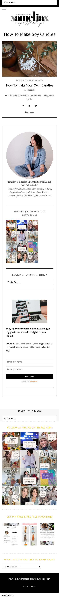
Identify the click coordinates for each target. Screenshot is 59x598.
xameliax (31, 89)
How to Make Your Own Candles (29, 85)
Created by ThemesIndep (40, 579)
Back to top (28, 587)
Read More (29, 112)
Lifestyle (20, 80)
